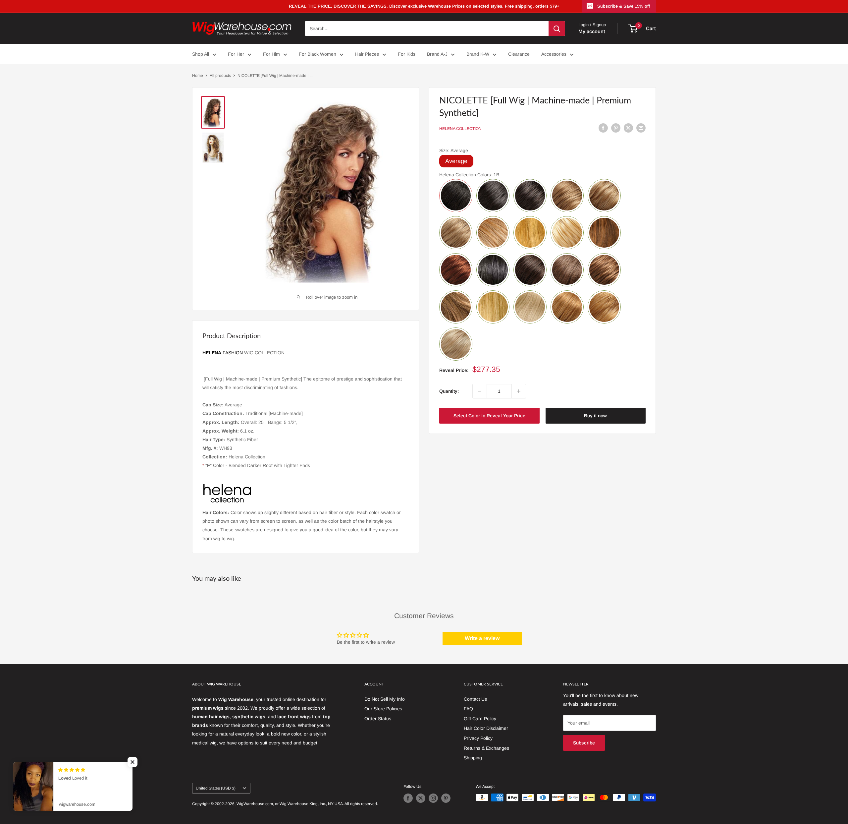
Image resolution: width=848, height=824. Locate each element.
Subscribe (584, 742)
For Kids (406, 54)
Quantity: (449, 391)
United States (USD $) (216, 788)
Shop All (200, 54)
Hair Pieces (367, 54)
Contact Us (475, 699)
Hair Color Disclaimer (486, 728)
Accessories (553, 54)
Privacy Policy (478, 738)
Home (197, 75)
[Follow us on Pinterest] (445, 798)
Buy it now (595, 415)
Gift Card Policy (480, 718)
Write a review (482, 638)
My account (591, 31)
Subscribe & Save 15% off (623, 6)
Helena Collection (460, 128)
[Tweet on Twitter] (628, 127)
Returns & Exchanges (486, 748)
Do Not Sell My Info (384, 699)
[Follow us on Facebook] (408, 798)
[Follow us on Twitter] (420, 798)
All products (220, 75)
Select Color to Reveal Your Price (489, 415)
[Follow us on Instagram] (433, 798)
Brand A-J (437, 54)
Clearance (519, 54)
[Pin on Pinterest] (615, 127)
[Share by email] (641, 127)
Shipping (473, 757)
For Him (271, 54)
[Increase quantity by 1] (519, 391)
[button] (132, 762)
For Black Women (317, 54)
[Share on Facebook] (603, 127)
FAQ (468, 708)
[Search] (557, 28)
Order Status (377, 718)
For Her (236, 54)
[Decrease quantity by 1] (480, 391)
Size (453, 150)
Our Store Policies (383, 708)
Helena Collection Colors (469, 174)
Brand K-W (477, 54)
